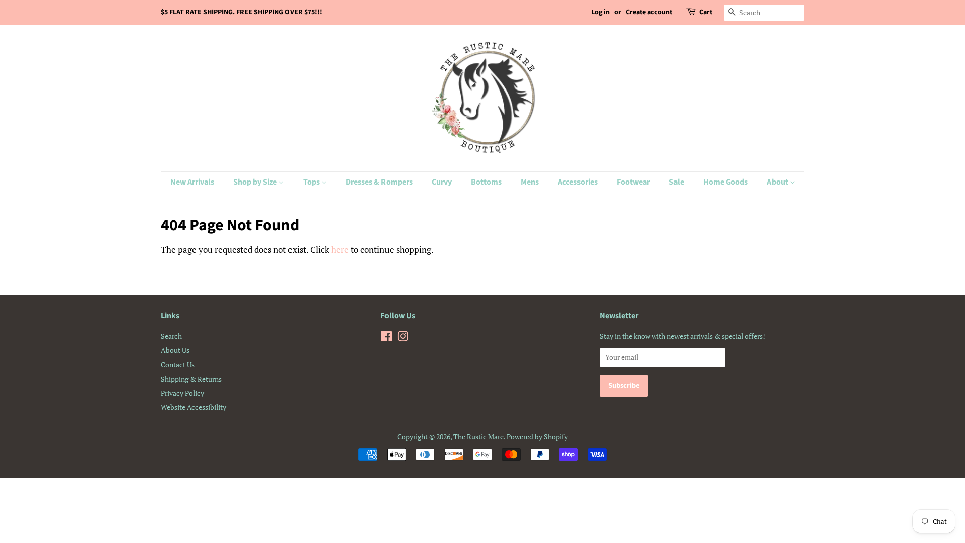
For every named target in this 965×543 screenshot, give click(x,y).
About (778, 182)
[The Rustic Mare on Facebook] (386, 338)
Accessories (578, 182)
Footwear (633, 182)
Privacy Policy (182, 393)
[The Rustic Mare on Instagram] (402, 338)
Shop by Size (255, 182)
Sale (676, 182)
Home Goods (725, 182)
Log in (600, 12)
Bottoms (486, 182)
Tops (312, 182)
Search (171, 336)
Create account (649, 12)
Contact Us (178, 364)
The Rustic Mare (478, 436)
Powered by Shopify (537, 436)
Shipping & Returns (191, 379)
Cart (705, 12)
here (340, 249)
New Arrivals (192, 182)
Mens (530, 182)
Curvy (442, 182)
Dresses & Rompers (379, 182)
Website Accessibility (193, 407)
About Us (175, 350)
